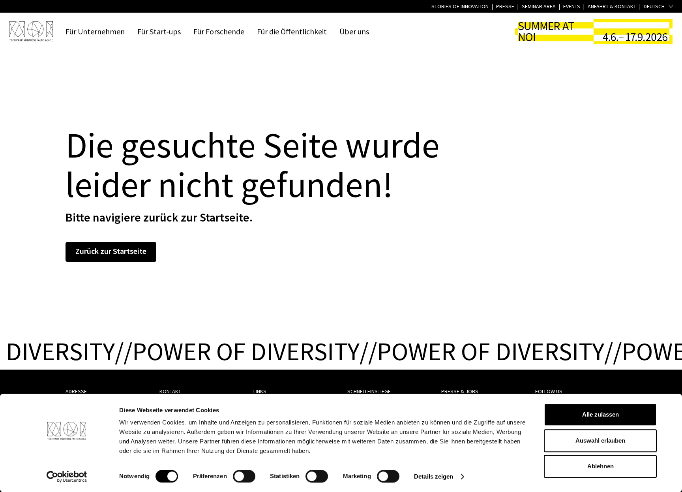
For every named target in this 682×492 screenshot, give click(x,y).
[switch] (244, 476)
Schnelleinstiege (369, 391)
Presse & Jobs (459, 391)
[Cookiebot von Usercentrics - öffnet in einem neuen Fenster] (66, 477)
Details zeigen (433, 476)
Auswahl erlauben (600, 440)
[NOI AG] (31, 31)
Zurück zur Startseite (110, 251)
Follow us (548, 391)
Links (259, 391)
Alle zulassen (600, 414)
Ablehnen (600, 466)
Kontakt (170, 391)
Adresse (76, 391)
